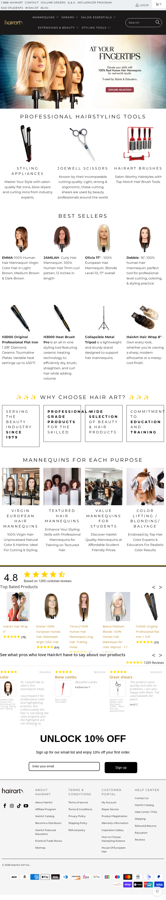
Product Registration (114, 816)
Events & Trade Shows (48, 840)
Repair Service (110, 809)
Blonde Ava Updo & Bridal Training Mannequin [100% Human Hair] (7, 705)
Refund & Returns (145, 825)
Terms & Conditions (80, 809)
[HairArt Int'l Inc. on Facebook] (5, 806)
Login (144, 5)
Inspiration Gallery (113, 830)
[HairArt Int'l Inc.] (13, 23)
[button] (46, 17)
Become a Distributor (48, 823)
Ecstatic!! (117, 677)
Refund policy (76, 830)
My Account (109, 802)
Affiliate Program (45, 809)
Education (141, 832)
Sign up (121, 767)
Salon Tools (115, 103)
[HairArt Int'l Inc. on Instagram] (12, 806)
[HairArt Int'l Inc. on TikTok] (19, 806)
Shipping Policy (77, 823)
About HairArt (43, 802)
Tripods (140, 103)
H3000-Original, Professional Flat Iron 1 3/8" (147, 631)
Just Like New (67, 677)
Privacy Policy (77, 816)
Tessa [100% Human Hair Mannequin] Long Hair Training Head (81, 636)
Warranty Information (115, 823)
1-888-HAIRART (12, 2)
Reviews (140, 839)
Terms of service (78, 802)
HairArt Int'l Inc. (20, 864)
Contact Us (142, 798)
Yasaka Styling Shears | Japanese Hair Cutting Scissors (117, 703)
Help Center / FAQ (146, 811)
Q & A (71, 2)
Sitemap (40, 847)
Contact (32, 2)
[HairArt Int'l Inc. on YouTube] (26, 806)
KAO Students (12, 7)
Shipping (140, 818)
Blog (45, 7)
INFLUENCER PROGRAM (94, 2)
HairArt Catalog (44, 816)
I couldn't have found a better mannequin (37, 677)
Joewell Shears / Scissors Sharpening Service (62, 703)
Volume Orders (53, 2)
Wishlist (32, 7)
